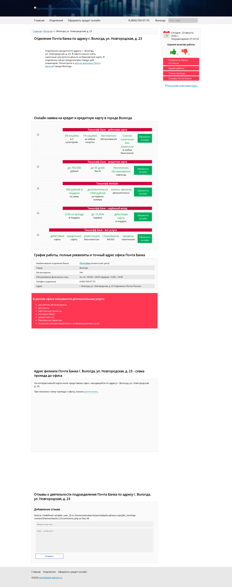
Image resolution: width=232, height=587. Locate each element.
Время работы (176, 68)
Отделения (56, 20)
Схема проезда (176, 73)
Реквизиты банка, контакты (178, 61)
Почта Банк (85, 263)
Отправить (49, 556)
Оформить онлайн (145, 138)
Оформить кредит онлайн (84, 20)
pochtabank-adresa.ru (50, 577)
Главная (39, 20)
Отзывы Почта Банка (179, 78)
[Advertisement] (94, 94)
